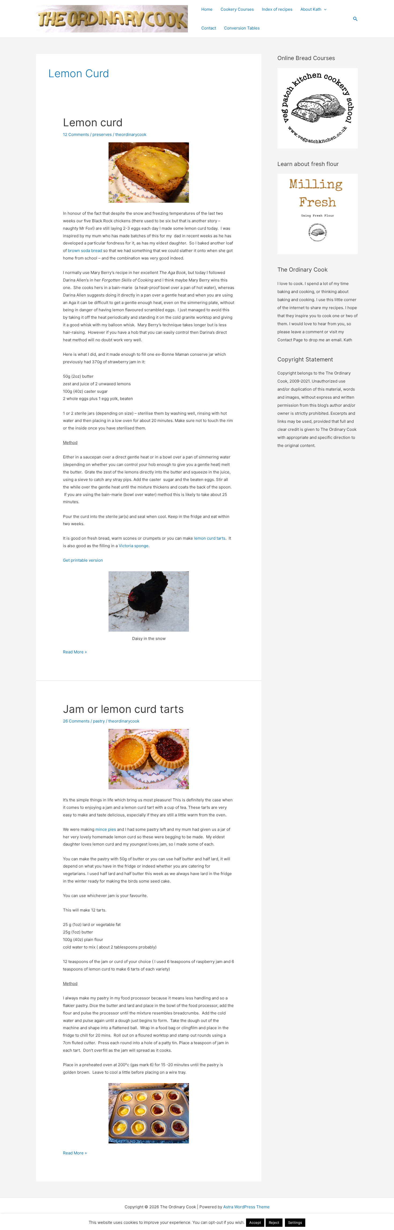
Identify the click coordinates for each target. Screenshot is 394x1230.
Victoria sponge (133, 545)
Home (207, 9)
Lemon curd (93, 122)
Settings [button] (295, 1222)
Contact (208, 28)
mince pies (105, 829)
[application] (323, 9)
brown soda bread (85, 250)
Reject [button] (274, 1222)
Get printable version (83, 560)
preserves (102, 134)
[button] (355, 19)
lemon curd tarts (209, 538)
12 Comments (76, 134)
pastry (99, 721)
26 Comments (76, 721)
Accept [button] (255, 1222)
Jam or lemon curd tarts (123, 709)
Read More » (75, 652)
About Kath (310, 9)
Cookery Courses (237, 9)
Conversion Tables (242, 28)
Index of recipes (277, 9)
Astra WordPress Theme (246, 1206)
